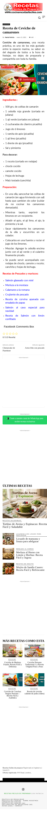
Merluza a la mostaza (16, 285)
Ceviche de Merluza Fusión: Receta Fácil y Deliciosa (12, 664)
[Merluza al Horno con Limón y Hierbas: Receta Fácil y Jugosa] (8, 554)
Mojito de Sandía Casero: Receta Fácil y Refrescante (30, 568)
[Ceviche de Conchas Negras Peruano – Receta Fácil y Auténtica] (13, 679)
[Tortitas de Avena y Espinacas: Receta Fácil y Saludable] (25, 503)
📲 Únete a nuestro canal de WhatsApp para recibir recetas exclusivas (24, 420)
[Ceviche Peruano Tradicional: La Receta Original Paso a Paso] (35, 650)
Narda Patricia (9, 37)
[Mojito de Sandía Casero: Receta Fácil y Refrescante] (8, 568)
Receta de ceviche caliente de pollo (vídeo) (34, 692)
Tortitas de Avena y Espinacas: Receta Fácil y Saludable (25, 525)
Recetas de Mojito (25, 564)
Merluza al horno (25, 549)
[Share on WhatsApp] (33, 812)
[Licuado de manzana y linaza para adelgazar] (8, 539)
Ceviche (6, 24)
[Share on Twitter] (14, 812)
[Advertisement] (23, 382)
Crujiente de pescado (17, 294)
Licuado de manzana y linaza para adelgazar (28, 540)
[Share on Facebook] (4, 812)
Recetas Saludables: (12, 520)
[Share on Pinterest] (23, 812)
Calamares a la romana (17, 290)
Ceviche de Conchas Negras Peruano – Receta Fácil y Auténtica (12, 694)
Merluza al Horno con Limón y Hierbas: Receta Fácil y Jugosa (29, 555)
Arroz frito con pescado (34, 348)
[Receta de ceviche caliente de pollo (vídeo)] (35, 679)
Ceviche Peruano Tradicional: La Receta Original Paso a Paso (34, 664)
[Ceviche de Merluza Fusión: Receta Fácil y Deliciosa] (13, 650)
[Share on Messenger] (42, 812)
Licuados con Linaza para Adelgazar (28, 534)
